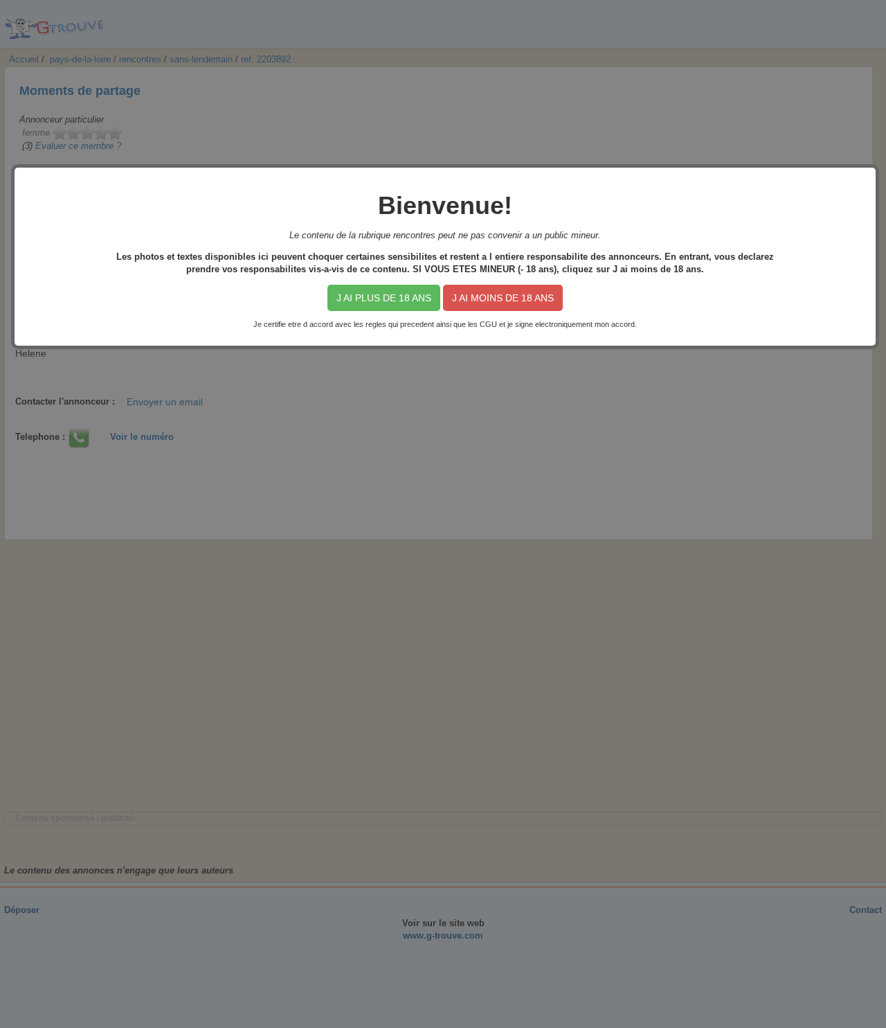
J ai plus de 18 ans (383, 297)
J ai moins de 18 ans (503, 297)
